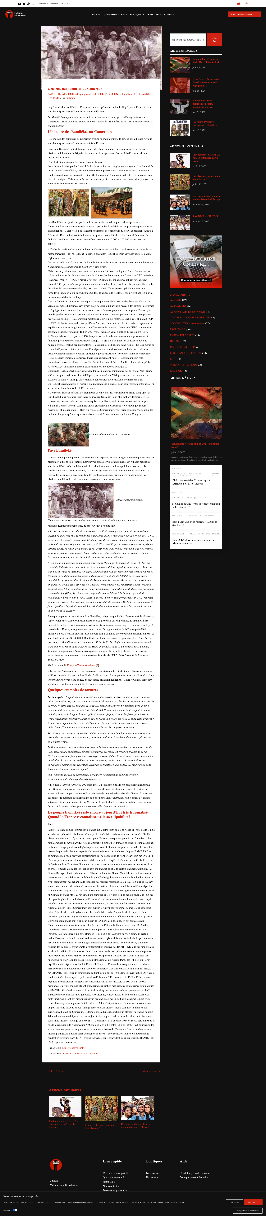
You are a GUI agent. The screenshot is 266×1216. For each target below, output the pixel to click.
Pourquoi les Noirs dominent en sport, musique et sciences (203, 104)
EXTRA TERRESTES (182, 335)
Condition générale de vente (194, 1173)
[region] (133, 1204)
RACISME (54, 97)
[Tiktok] (28, 3)
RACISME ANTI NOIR (205, 216)
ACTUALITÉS (178, 305)
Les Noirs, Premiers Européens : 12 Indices (205, 123)
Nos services (152, 1173)
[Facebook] (24, 3)
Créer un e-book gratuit (115, 1173)
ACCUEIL (55, 94)
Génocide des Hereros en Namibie (80, 1053)
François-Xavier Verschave (81, 665)
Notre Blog (109, 1181)
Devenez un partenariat (115, 1190)
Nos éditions (152, 1177)
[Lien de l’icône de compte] (246, 3)
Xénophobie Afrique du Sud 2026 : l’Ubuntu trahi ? (207, 60)
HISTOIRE (176, 341)
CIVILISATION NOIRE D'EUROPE (190, 317)
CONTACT (169, 14)
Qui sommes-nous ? (113, 1177)
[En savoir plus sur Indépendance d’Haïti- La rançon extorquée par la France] (65, 1106)
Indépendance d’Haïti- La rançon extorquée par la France (63, 1124)
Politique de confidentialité (194, 1177)
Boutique (135, 14)
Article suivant (150, 1071)
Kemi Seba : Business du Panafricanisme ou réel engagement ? (206, 82)
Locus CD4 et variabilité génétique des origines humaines (194, 541)
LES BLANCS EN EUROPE (186, 353)
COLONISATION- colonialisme (115, 94)
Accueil (96, 14)
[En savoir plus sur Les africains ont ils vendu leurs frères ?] (101, 1108)
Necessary (7, 1209)
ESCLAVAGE (142, 94)
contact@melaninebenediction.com (52, 3)
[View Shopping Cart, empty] (239, 4)
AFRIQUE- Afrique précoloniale (79, 94)
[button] (244, 14)
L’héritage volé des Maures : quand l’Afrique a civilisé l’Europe (191, 481)
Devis (150, 14)
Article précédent (53, 1071)
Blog (159, 14)
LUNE (173, 359)
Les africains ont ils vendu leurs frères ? (100, 1126)
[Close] (263, 1194)
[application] (126, 14)
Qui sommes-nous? (114, 14)
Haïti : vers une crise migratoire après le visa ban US (194, 523)
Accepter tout (253, 1202)
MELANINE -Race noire (183, 364)
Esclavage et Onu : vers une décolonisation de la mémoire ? (196, 505)
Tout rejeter (234, 1202)
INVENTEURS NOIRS (183, 347)
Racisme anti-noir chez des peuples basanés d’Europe (136, 1125)
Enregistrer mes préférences (248, 1210)
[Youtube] (32, 3)
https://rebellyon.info (73, 1047)
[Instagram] (19, 3)
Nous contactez (111, 1186)
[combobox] (188, 39)
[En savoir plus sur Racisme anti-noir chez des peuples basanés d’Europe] (137, 1107)
